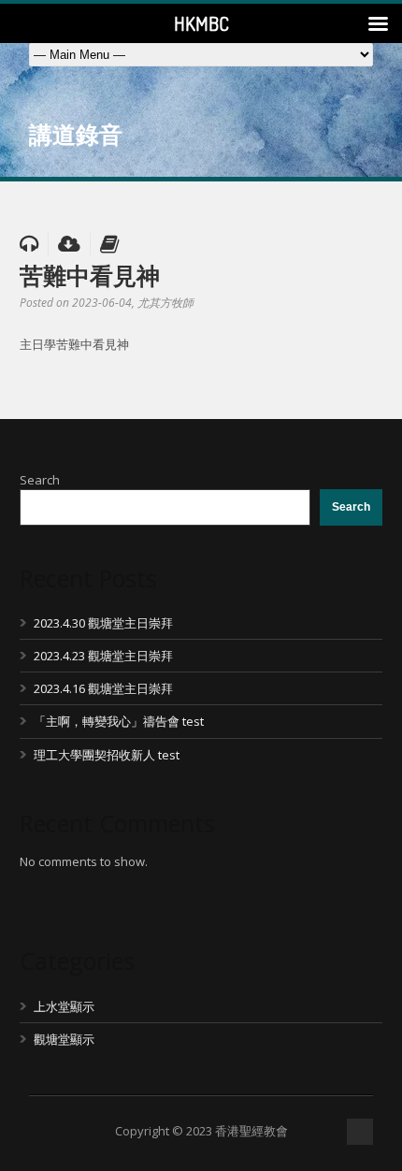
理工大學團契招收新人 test (106, 754)
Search (40, 479)
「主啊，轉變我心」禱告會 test (119, 721)
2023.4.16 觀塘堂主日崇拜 (103, 688)
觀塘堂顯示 (64, 1039)
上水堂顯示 (64, 1006)
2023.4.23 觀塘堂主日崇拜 (103, 655)
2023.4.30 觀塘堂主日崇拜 (103, 622)
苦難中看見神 (90, 275)
